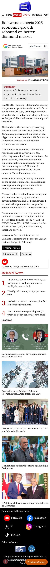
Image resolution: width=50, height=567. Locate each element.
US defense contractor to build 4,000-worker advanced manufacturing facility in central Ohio (26, 283)
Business (26, 254)
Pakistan (37, 15)
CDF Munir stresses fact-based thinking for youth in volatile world (24, 430)
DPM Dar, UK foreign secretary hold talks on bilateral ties (25, 504)
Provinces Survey (36, 562)
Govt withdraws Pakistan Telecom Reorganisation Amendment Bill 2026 (21, 392)
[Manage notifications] (5, 561)
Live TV (26, 15)
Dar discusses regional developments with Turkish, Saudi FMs (24, 355)
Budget (17, 15)
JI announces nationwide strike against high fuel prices (25, 467)
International (10, 254)
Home (9, 15)
